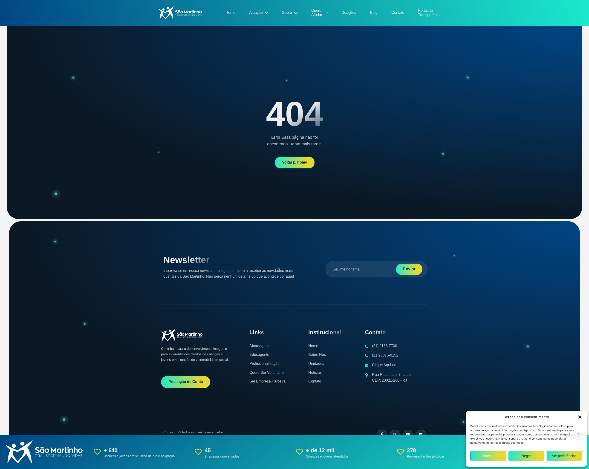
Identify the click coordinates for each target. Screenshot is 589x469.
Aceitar (488, 456)
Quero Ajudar (316, 13)
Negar (526, 456)
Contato (397, 12)
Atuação (256, 12)
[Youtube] (408, 434)
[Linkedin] (421, 434)
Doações (348, 12)
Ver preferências (564, 456)
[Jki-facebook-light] (382, 434)
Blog (374, 12)
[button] (579, 417)
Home (230, 12)
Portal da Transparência (430, 13)
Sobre (287, 12)
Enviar (409, 269)
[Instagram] (395, 434)
